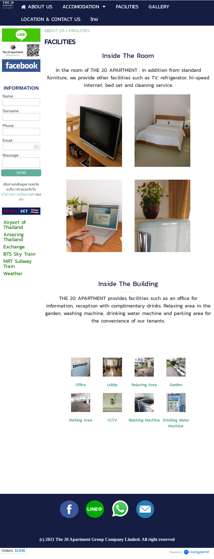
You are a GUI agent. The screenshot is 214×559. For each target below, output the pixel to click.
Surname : (12, 111)
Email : (8, 140)
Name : (9, 96)
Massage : (12, 155)
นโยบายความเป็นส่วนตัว (18, 194)
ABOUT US (54, 30)
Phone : (9, 125)
